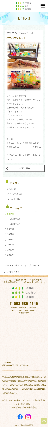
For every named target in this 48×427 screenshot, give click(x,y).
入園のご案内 (36, 280)
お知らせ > (16, 265)
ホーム (8, 280)
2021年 (10, 239)
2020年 (10, 244)
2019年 (10, 250)
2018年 (10, 255)
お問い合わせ (40, 282)
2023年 (10, 229)
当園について (20, 280)
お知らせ (11, 189)
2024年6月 (15, 224)
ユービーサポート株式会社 (24, 407)
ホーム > (7, 265)
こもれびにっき (26, 33)
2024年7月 (15, 219)
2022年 (10, 234)
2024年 (10, 214)
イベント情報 (13, 199)
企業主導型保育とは (11, 282)
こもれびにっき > (30, 265)
